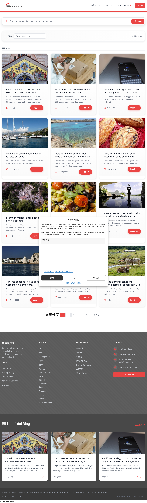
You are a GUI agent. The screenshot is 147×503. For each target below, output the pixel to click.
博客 (119, 5)
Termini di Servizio (10, 381)
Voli (100, 5)
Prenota (140, 6)
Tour (107, 5)
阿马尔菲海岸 (81, 361)
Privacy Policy (8, 372)
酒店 (92, 5)
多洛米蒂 (80, 352)
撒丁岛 (41, 399)
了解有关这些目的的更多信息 (64, 272)
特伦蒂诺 (42, 387)
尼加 (74, 278)
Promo (126, 5)
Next (95, 315)
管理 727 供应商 (49, 272)
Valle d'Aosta (82, 373)
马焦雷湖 (80, 369)
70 (87, 315)
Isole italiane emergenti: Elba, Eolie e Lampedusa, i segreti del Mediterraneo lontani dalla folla (72, 156)
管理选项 (95, 278)
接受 (52, 278)
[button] (104, 220)
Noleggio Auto (45, 357)
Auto (113, 5)
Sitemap (5, 385)
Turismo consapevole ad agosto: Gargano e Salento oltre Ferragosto (24, 284)
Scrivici (128, 374)
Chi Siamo (6, 368)
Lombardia (43, 383)
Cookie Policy (8, 376)
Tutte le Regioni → (46, 402)
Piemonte (42, 391)
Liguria (41, 395)
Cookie (11, 496)
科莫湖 (79, 357)
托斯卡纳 (42, 380)
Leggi (42, 477)
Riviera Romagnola (84, 365)
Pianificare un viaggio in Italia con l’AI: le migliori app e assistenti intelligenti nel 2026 (122, 92)
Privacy (4, 496)
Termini (18, 496)
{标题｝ (67, 283)
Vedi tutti (138, 425)
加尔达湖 (80, 348)
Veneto (41, 376)
